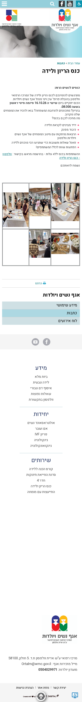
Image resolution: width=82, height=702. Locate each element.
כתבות (61, 63)
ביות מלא (41, 376)
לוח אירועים (67, 321)
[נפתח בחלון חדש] (70, 4)
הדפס (38, 283)
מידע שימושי (66, 305)
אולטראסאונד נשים (41, 422)
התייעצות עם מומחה (41, 492)
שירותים (41, 460)
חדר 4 (41, 480)
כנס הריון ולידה (61, 71)
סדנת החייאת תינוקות (41, 474)
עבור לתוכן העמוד (41, 11)
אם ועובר (41, 428)
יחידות (41, 414)
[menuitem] (41, 305)
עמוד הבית (74, 63)
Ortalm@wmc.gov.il (36, 664)
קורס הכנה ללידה (41, 469)
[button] (52, 3)
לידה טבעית (41, 382)
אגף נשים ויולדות (61, 295)
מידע (41, 368)
